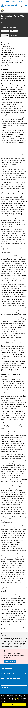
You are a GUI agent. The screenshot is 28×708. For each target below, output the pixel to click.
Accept (14, 705)
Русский (20, 1)
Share (13, 31)
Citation (5, 31)
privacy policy (17, 698)
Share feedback (10, 661)
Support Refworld (2, 11)
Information (14, 36)
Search (22, 6)
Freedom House (18, 26)
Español (14, 1)
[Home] (9, 6)
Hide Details (4, 23)
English (7, 1)
